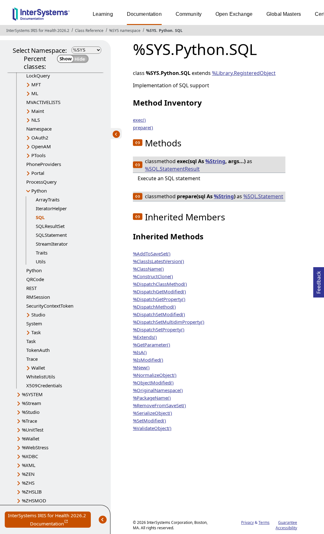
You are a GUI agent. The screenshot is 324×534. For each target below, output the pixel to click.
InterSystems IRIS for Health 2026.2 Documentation (49, 520)
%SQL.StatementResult (172, 168)
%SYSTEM (32, 394)
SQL (179, 30)
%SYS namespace (124, 30)
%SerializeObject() (152, 413)
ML (34, 93)
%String (215, 161)
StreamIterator (52, 244)
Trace (32, 359)
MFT (36, 84)
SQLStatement (51, 235)
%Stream (31, 403)
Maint (37, 111)
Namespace (39, 129)
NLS (35, 120)
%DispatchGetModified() (159, 291)
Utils (41, 261)
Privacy (247, 522)
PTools (38, 155)
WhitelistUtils (40, 376)
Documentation (144, 14)
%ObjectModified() (153, 382)
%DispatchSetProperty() (158, 329)
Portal (37, 173)
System (34, 323)
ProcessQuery (41, 182)
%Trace (29, 421)
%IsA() (140, 352)
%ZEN (28, 474)
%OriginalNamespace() (158, 390)
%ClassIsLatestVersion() (158, 261)
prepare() (143, 127)
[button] (137, 142)
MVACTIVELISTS (43, 102)
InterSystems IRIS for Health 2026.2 (37, 30)
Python (165, 30)
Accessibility (286, 528)
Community (189, 14)
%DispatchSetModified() (159, 314)
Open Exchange (233, 14)
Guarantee (287, 522)
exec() (139, 120)
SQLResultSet (50, 226)
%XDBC (30, 456)
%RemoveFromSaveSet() (159, 405)
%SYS (151, 30)
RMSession (38, 297)
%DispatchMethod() (154, 307)
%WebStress (35, 447)
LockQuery (38, 75)
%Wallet (30, 438)
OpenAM (41, 146)
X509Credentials (44, 385)
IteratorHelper (51, 208)
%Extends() (145, 337)
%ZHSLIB (32, 491)
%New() (141, 367)
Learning (103, 14)
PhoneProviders (43, 164)
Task (36, 332)
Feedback (318, 280)
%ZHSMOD (34, 500)
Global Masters (283, 14)
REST (31, 288)
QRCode (35, 279)
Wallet (38, 368)
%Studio (31, 412)
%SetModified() (149, 420)
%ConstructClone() (153, 276)
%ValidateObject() (152, 428)
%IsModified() (148, 360)
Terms (264, 522)
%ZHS (28, 483)
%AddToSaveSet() (152, 253)
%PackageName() (152, 398)
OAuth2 (39, 137)
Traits (41, 252)
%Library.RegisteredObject (244, 73)
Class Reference (89, 30)
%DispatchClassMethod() (160, 284)
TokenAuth (38, 350)
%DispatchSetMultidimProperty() (168, 322)
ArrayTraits (47, 199)
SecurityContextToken (49, 306)
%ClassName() (148, 269)
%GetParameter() (151, 344)
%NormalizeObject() (155, 375)
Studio (38, 314)
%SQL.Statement (263, 196)
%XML (28, 465)
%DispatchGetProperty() (159, 299)
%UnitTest (32, 430)
